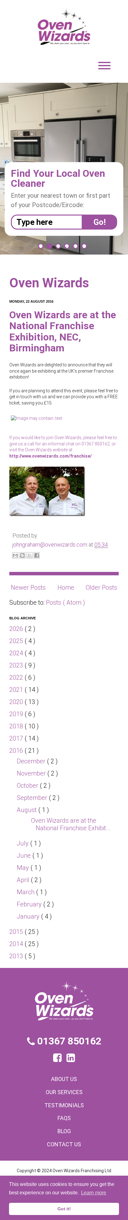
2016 (17, 750)
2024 (17, 653)
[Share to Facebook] (37, 555)
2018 (17, 726)
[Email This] (15, 555)
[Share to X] (29, 555)
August (27, 810)
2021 (17, 689)
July (23, 843)
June (24, 855)
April (24, 880)
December (32, 761)
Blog (64, 1131)
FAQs (64, 1118)
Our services (64, 1092)
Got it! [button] (64, 1208)
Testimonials (64, 1105)
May (23, 867)
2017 (17, 738)
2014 (17, 944)
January (29, 916)
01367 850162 (68, 1041)
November (32, 773)
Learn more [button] (93, 1192)
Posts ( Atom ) (65, 602)
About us (64, 1079)
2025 (17, 641)
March (26, 892)
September (33, 797)
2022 (17, 677)
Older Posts (101, 587)
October (28, 785)
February (30, 904)
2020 (17, 702)
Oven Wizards (49, 282)
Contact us (64, 1144)
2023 (17, 665)
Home (65, 587)
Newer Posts (28, 587)
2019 (17, 714)
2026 (17, 628)
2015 (17, 931)
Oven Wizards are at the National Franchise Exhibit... (71, 824)
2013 (17, 956)
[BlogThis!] (22, 555)
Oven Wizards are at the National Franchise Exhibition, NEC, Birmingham (62, 331)
